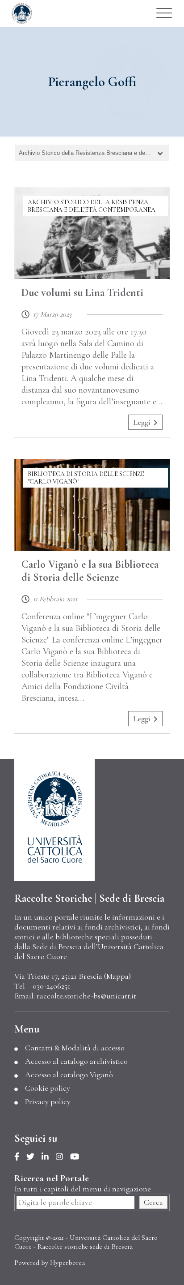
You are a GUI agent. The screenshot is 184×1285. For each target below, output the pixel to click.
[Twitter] (34, 1157)
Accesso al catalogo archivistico (76, 1061)
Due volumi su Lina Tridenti (82, 292)
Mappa (117, 976)
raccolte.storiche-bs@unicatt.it (86, 996)
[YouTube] (78, 1157)
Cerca (153, 1202)
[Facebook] (20, 1157)
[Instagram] (63, 1157)
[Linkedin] (49, 1157)
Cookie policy (47, 1088)
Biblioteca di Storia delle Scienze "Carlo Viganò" (86, 477)
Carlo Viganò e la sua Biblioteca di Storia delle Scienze (90, 571)
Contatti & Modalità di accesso (75, 1048)
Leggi (141, 422)
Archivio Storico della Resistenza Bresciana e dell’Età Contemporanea (91, 206)
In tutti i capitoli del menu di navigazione (82, 1189)
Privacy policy (48, 1101)
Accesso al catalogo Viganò (69, 1074)
